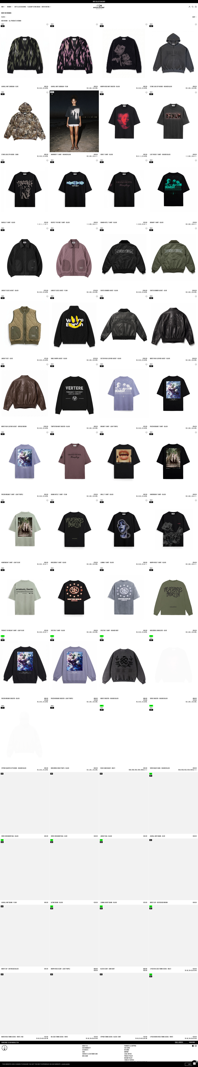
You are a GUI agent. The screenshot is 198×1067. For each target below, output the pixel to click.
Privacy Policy (128, 1056)
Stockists (85, 1050)
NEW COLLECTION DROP (99, 1)
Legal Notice (128, 1054)
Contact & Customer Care (90, 1054)
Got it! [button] (190, 1064)
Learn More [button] (65, 1064)
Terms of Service (129, 1060)
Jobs (83, 1052)
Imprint (126, 1052)
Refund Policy (128, 1058)
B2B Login (85, 1056)
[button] (196, 7)
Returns (126, 1050)
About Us (85, 1046)
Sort (193, 17)
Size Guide (127, 1048)
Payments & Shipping (130, 1046)
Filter (3, 17)
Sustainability (86, 1048)
